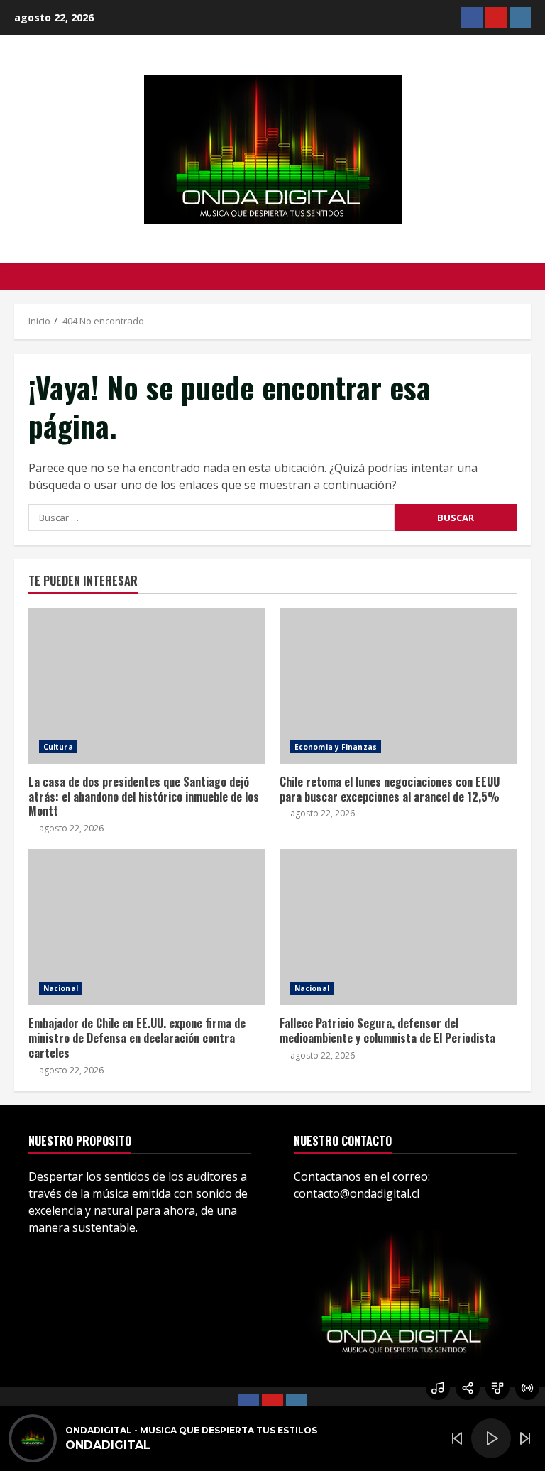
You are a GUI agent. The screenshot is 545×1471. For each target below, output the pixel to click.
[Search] (527, 276)
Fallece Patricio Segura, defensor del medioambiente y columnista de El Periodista (398, 927)
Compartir (468, 1388)
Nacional (60, 988)
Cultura (58, 747)
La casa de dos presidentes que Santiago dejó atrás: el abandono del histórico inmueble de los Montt (146, 686)
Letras (497, 1388)
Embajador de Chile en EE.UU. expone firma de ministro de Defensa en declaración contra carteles (146, 927)
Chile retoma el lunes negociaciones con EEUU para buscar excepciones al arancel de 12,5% (398, 686)
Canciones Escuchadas (438, 1388)
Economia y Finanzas (335, 747)
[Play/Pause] (491, 1438)
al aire (527, 1388)
